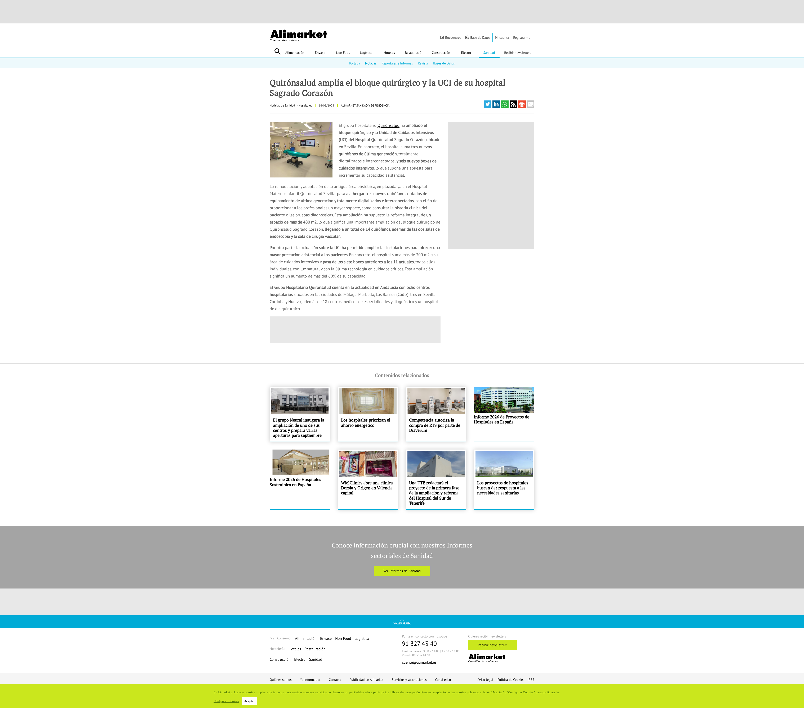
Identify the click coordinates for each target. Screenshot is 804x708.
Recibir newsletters (517, 52)
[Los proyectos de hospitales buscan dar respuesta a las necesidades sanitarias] (504, 479)
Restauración (414, 52)
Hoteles (389, 52)
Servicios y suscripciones (409, 679)
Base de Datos (480, 37)
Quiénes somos (281, 679)
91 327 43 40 (419, 643)
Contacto (335, 679)
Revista (423, 63)
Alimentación (294, 52)
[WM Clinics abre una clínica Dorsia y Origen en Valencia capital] (368, 479)
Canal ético (443, 679)
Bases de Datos (444, 63)
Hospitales (305, 105)
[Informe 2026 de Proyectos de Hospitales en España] (504, 414)
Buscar (277, 51)
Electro (466, 52)
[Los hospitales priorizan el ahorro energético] (368, 414)
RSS (531, 679)
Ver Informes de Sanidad (402, 571)
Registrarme (521, 37)
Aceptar (249, 701)
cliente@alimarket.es (419, 662)
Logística (366, 52)
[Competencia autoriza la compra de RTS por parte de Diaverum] (436, 414)
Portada (354, 63)
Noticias (371, 63)
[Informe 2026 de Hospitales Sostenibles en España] (300, 479)
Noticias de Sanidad (282, 105)
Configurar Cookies (226, 701)
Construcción (441, 52)
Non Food (343, 52)
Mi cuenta (502, 37)
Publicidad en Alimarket (366, 679)
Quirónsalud (388, 125)
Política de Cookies (510, 679)
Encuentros (453, 37)
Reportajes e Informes (397, 63)
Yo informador (310, 679)
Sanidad (489, 52)
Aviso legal (485, 679)
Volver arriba (402, 623)
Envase (320, 52)
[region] (402, 696)
